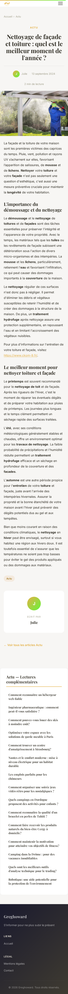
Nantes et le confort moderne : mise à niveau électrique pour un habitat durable (33, 762)
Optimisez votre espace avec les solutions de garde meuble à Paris (30, 734)
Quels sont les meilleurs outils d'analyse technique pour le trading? (32, 869)
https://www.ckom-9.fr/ (20, 355)
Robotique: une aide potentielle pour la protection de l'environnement (32, 881)
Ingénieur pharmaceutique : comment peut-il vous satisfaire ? (33, 709)
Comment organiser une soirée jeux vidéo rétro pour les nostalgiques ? (32, 789)
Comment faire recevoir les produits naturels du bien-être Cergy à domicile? (32, 829)
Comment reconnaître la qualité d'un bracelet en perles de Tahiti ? (32, 814)
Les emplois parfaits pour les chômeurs (27, 776)
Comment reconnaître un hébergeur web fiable (32, 697)
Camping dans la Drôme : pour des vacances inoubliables (31, 856)
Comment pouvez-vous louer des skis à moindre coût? (33, 722)
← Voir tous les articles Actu (23, 645)
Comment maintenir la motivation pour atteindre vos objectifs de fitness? (33, 843)
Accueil (8, 16)
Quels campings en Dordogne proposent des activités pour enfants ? (33, 802)
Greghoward (15, 916)
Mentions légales (14, 963)
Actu (18, 16)
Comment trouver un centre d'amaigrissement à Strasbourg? (29, 747)
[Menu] (60, 3)
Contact (9, 970)
